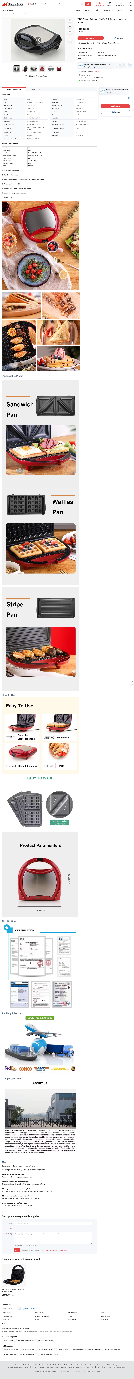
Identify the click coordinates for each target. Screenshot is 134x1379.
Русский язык (49, 1367)
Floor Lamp (38, 1312)
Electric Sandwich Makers (113, 1350)
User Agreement (78, 1371)
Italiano (57, 1367)
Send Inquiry (90, 38)
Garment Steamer (105, 1316)
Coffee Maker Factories (11, 1350)
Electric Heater (71, 1320)
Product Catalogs (29, 1308)
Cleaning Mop (6, 1320)
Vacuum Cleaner (72, 1312)
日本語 (88, 1367)
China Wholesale (59, 1365)
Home (3, 14)
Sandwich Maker (37, 14)
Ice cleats (37, 1320)
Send (16, 1250)
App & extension (108, 10)
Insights (116, 1365)
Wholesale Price (70, 1365)
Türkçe (105, 1367)
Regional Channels (90, 1365)
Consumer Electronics (13, 14)
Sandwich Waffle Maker (42, 1316)
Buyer (87, 10)
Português (34, 1367)
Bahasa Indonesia (121, 1367)
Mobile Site (109, 1365)
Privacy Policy (96, 1371)
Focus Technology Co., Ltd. (54, 1371)
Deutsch (63, 1367)
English (21, 1367)
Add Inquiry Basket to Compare (38, 76)
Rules (130, 10)
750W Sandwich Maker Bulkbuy (48, 1354)
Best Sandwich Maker (94, 1350)
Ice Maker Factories (28, 1350)
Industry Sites (79, 1365)
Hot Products (18, 1365)
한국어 (83, 1367)
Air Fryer (69, 1316)
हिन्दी (93, 1367)
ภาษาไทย (99, 1367)
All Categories (9, 10)
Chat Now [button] (120, 38)
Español (27, 1367)
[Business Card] (129, 98)
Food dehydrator (7, 1316)
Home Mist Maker (78, 1350)
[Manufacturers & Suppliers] (12, 4)
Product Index (101, 1365)
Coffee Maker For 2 (63, 1350)
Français (41, 1367)
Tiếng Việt (112, 1367)
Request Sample (113, 43)
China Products (29, 1365)
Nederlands (71, 1367)
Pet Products (6, 1312)
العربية (77, 1367)
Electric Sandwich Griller (45, 1340)
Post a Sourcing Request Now (56, 1250)
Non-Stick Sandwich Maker (26, 1340)
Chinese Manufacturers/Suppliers (43, 1365)
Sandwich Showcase (10, 1354)
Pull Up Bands (104, 1320)
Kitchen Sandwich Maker (27, 1354)
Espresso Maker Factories (45, 1350)
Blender (102, 1312)
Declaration (87, 1371)
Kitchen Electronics (26, 14)
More (3, 1358)
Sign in (130, 5)
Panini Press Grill (9, 1340)
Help (97, 10)
